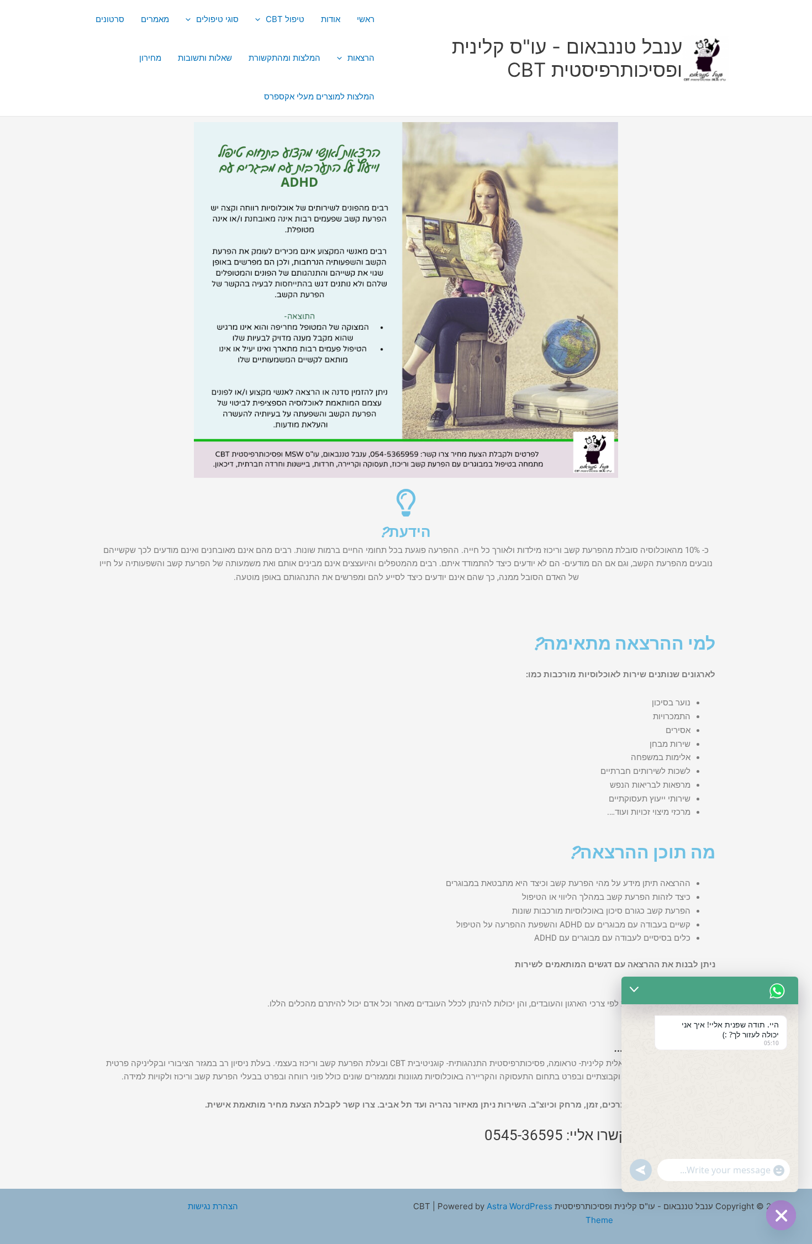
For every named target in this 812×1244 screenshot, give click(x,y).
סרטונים (110, 19)
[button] (260, 19)
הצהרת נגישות (213, 1206)
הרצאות (361, 57)
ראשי (366, 19)
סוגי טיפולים (217, 19)
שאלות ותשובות (205, 57)
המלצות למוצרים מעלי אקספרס (319, 96)
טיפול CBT (285, 19)
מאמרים (155, 19)
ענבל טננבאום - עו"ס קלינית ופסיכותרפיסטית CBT (567, 58)
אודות (330, 19)
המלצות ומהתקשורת (284, 57)
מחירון (150, 57)
